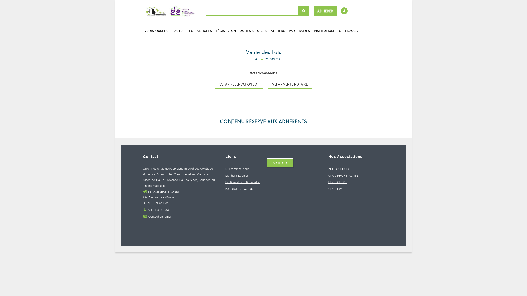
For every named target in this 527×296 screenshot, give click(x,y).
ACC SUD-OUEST (340, 169)
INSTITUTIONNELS (327, 30)
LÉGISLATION (226, 30)
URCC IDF (335, 189)
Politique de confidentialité (242, 182)
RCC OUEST (338, 182)
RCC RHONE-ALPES (344, 175)
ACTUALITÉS (183, 30)
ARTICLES (204, 30)
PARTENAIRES (299, 30)
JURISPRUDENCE (158, 30)
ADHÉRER (325, 11)
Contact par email (160, 217)
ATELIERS (278, 30)
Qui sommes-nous (237, 169)
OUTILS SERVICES (253, 30)
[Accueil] (169, 10)
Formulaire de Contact (240, 189)
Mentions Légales (237, 175)
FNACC (351, 30)
